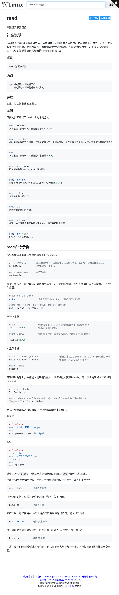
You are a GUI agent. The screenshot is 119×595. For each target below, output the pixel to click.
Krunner (76, 576)
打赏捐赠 (41, 579)
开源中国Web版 (89, 576)
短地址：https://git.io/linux (69, 579)
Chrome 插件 (49, 576)
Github (51, 579)
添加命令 (26, 576)
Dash (67, 576)
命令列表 (36, 576)
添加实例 (105, 18)
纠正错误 (93, 18)
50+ (72, 585)
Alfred (60, 576)
